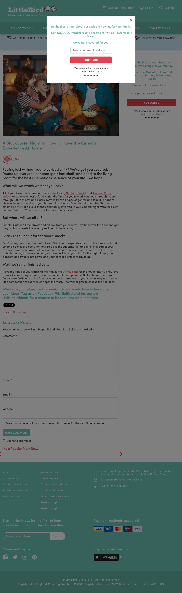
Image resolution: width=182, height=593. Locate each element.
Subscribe (91, 60)
